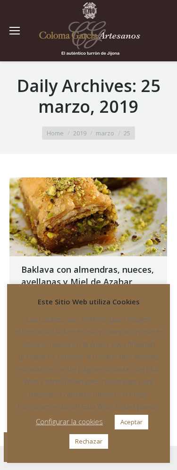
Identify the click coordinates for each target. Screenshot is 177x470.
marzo (105, 133)
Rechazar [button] (88, 441)
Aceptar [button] (131, 422)
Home (55, 133)
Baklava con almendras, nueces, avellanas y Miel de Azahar (87, 275)
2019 (79, 133)
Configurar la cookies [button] (69, 421)
